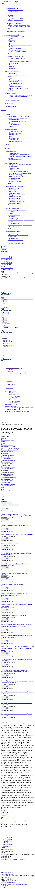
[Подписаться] (2, 823)
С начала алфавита (7, 457)
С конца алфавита (6, 458)
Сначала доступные (7, 468)
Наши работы (5, 819)
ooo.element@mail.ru (7, 269)
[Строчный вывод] (2, 506)
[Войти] (1, 351)
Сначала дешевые (6, 463)
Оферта (3, 887)
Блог (2, 817)
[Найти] (5, 300)
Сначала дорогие (6, 465)
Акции (3, 810)
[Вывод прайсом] (3, 506)
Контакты (4, 815)
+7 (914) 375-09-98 (6, 256)
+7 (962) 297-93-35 (6, 263)
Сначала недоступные (8, 467)
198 (7, 722)
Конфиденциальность (8, 882)
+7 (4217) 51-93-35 (6, 259)
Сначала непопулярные (8, 460)
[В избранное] (5, 509)
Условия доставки (6, 814)
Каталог (3, 809)
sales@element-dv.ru (7, 268)
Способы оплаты (6, 812)
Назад (11, 369)
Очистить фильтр (13, 505)
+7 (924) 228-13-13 (6, 261)
